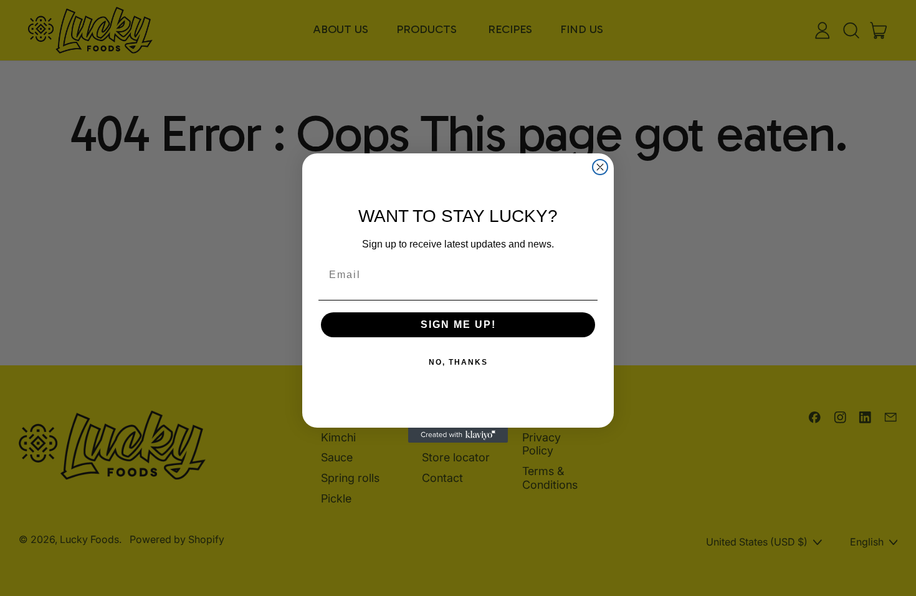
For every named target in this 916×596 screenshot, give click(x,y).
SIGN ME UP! (458, 324)
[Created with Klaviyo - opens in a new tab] (458, 435)
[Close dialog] (600, 167)
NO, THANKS (458, 362)
